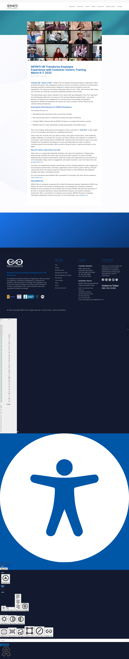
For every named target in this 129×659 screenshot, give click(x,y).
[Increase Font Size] (2, 567)
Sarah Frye (44, 76)
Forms (57, 285)
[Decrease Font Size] (2, 572)
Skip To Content (4, 638)
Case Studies (59, 280)
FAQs (56, 283)
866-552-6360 (90, 272)
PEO (56, 265)
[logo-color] (12, 6)
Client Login (119, 1)
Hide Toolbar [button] (4, 568)
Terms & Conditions (59, 310)
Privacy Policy (46, 310)
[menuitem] (110, 1)
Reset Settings (4, 645)
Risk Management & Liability (63, 275)
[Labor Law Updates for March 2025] (127, 329)
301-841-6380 (85, 274)
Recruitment (58, 278)
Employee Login (110, 1)
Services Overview (60, 288)
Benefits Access (59, 270)
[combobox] (8, 375)
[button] (17, 431)
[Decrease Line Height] (2, 592)
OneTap (9, 565)
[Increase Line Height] (2, 586)
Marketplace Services (61, 272)
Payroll (57, 267)
